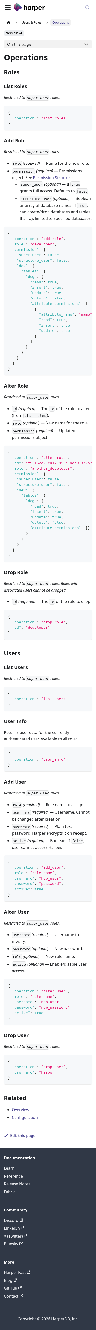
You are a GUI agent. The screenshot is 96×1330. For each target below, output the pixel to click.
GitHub (10, 1288)
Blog (8, 1280)
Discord (11, 1220)
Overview (20, 1109)
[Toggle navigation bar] (7, 7)
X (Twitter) (13, 1236)
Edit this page (22, 1135)
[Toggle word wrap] (77, 233)
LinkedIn (12, 1228)
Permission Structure (53, 177)
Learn (9, 1168)
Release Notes (17, 1184)
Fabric (9, 1192)
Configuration (25, 1117)
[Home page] (8, 22)
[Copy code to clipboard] (86, 112)
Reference (13, 1176)
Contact (11, 1296)
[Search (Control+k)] (87, 7)
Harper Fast (15, 1272)
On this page (19, 44)
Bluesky (11, 1244)
